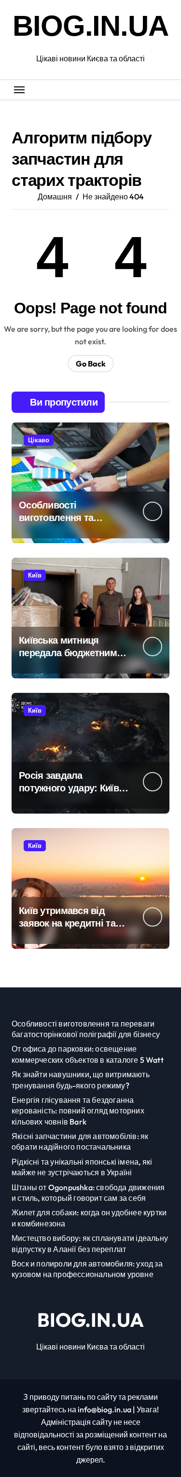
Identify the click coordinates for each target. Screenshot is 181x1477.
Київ (35, 575)
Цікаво (38, 440)
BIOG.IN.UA (90, 26)
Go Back (91, 363)
